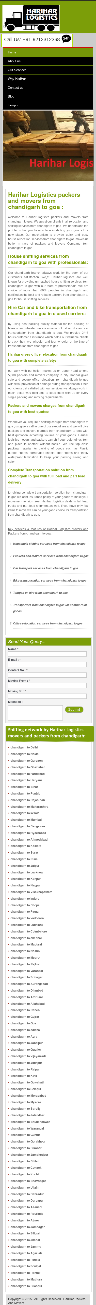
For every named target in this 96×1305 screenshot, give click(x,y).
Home (12, 52)
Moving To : (17, 691)
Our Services (17, 70)
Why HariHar (17, 79)
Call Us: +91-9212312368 (32, 39)
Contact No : (18, 670)
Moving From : (19, 681)
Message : (15, 702)
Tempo (12, 105)
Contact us (15, 87)
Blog (11, 96)
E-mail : (14, 659)
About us (14, 61)
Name (13, 649)
